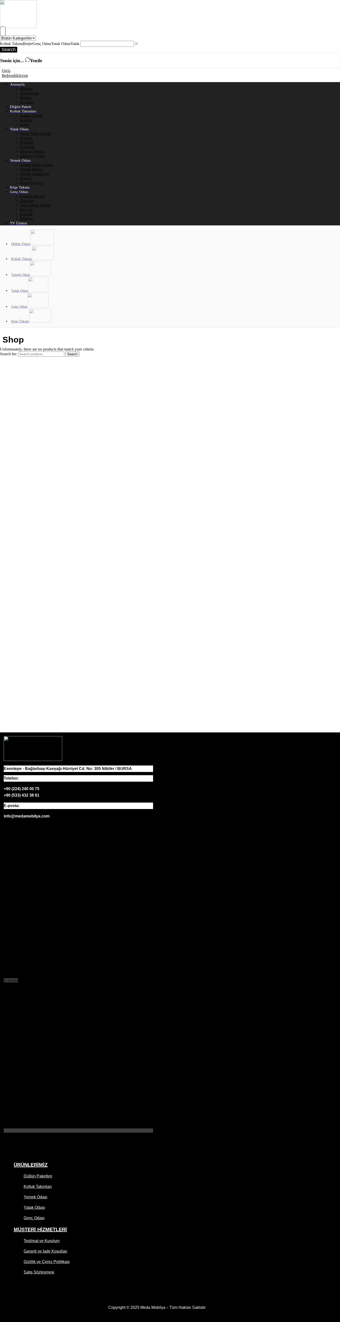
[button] (2, 32)
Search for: (8, 354)
